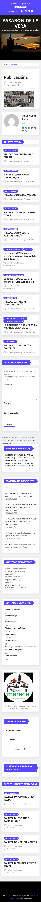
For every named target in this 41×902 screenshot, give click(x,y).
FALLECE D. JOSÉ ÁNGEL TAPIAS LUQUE (16, 176)
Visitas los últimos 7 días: (15, 628)
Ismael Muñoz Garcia (14, 82)
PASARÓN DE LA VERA (20, 23)
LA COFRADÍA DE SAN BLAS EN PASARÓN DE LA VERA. (20, 326)
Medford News (14, 898)
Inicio (5, 65)
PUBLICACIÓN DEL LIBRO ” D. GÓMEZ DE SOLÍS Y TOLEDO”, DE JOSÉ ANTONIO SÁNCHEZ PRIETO (21, 507)
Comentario (9, 384)
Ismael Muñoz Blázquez (15, 263)
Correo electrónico (12, 413)
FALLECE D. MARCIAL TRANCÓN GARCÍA (14, 303)
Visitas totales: (11, 640)
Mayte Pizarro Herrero (13, 577)
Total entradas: (11, 656)
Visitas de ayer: (11, 622)
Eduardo (8, 574)
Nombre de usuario (13, 730)
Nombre (7, 403)
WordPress (34, 895)
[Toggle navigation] (20, 56)
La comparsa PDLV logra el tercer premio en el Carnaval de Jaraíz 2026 (19, 256)
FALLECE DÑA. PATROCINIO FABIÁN (19, 455)
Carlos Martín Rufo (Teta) (14, 588)
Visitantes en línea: (13, 609)
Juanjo (7, 582)
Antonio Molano (11, 585)
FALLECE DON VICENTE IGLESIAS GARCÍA (16, 234)
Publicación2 (13, 65)
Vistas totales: (11, 634)
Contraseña (10, 739)
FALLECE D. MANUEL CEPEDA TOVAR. (19, 463)
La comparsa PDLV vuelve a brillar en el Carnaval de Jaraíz (18, 280)
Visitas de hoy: (11, 616)
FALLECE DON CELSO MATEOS (19, 194)
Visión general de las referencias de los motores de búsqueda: (20, 648)
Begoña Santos (11, 579)
